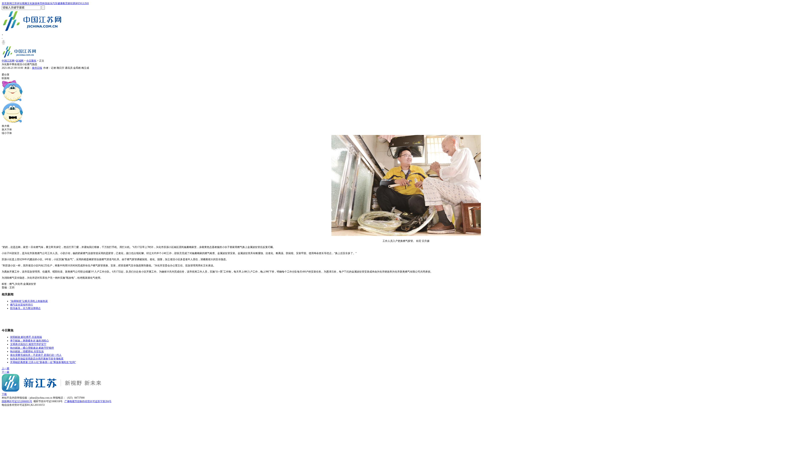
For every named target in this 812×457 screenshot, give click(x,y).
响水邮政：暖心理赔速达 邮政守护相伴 (32, 347)
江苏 (14, 3)
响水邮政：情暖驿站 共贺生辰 (27, 351)
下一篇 (5, 371)
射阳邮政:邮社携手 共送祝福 (26, 337)
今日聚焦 (31, 60)
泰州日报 (37, 67)
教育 (65, 3)
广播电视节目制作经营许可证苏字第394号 (87, 401)
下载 (4, 394)
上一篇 (5, 368)
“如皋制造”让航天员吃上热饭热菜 (29, 301)
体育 (39, 3)
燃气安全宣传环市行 (21, 304)
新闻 (9, 3)
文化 (29, 3)
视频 (24, 3)
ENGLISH (83, 3)
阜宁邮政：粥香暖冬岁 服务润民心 (29, 340)
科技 (44, 3)
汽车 (55, 3)
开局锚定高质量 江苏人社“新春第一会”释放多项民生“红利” (43, 362)
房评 (75, 3)
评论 (19, 3)
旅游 (34, 3)
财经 (70, 3)
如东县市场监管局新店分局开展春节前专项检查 (36, 358)
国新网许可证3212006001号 (17, 401)
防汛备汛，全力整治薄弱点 (25, 308)
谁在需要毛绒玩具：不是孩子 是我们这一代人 (36, 355)
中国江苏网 (8, 60)
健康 (60, 3)
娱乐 (49, 3)
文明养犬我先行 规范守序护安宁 (28, 344)
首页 (4, 3)
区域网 (19, 60)
